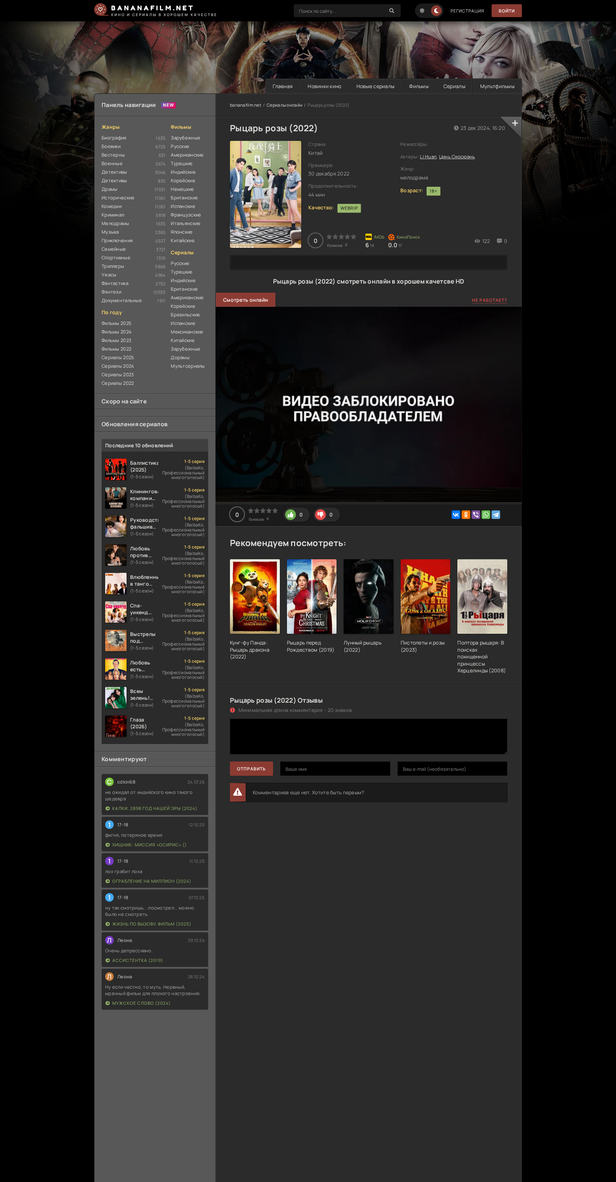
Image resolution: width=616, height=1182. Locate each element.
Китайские (183, 240)
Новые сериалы (375, 86)
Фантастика (115, 283)
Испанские (183, 206)
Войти (507, 11)
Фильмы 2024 (117, 331)
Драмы (109, 189)
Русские (180, 146)
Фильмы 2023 (116, 340)
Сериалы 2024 (118, 366)
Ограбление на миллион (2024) (151, 881)
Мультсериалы (188, 366)
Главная (283, 86)
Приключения (117, 240)
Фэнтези (111, 292)
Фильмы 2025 (117, 323)
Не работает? (489, 300)
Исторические (118, 197)
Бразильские (185, 314)
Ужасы (109, 274)
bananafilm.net (245, 105)
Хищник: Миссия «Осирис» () (149, 845)
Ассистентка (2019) (137, 960)
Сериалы (454, 86)
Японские (181, 232)
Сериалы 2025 (118, 357)
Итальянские (185, 223)
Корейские (183, 180)
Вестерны (113, 155)
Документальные (122, 300)
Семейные (114, 249)
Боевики (111, 146)
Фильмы (418, 86)
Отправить (251, 769)
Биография (114, 137)
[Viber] (476, 514)
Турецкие (181, 163)
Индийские (183, 172)
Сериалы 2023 (118, 374)
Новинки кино (324, 86)
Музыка (110, 232)
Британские (184, 197)
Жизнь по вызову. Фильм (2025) (151, 924)
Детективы (114, 172)
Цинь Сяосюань (457, 156)
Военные (112, 163)
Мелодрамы (115, 223)
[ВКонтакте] (456, 514)
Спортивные (116, 257)
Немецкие (182, 189)
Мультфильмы (497, 86)
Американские (187, 155)
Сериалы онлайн (284, 105)
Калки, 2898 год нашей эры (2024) (154, 808)
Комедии (112, 206)
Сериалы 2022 (118, 383)
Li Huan (428, 156)
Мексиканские (187, 331)
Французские (186, 215)
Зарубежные (185, 137)
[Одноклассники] (466, 514)
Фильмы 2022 (116, 349)
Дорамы (180, 357)
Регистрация (467, 11)
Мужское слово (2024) (141, 1003)
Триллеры (113, 266)
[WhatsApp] (486, 514)
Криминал (113, 215)
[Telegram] (496, 514)
